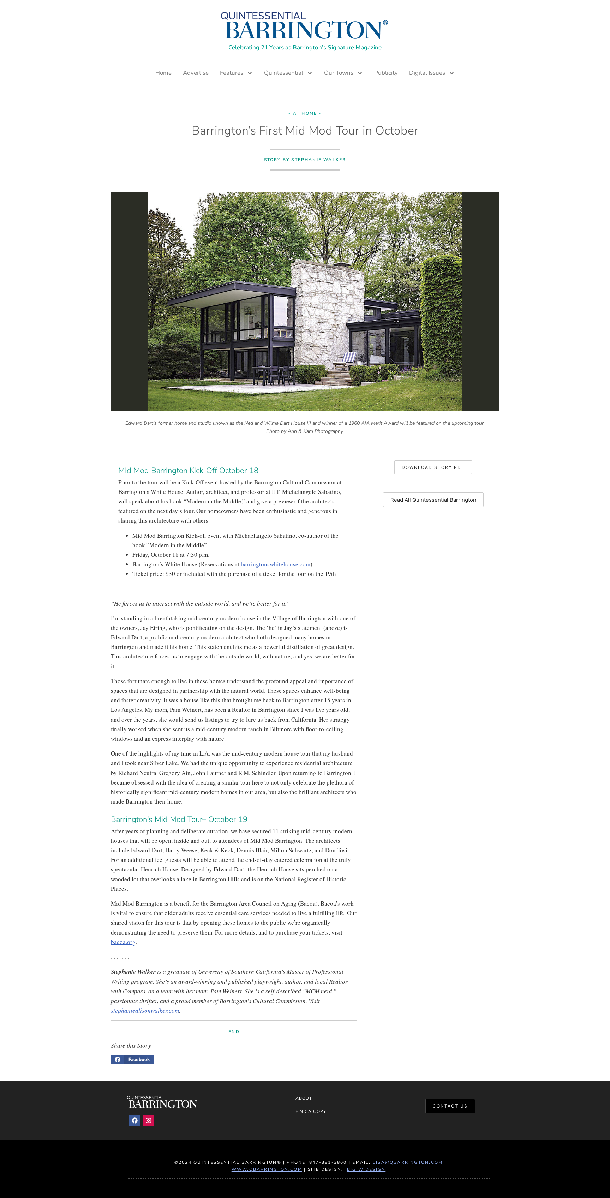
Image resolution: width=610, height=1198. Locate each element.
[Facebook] (134, 1120)
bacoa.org (123, 942)
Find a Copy (310, 1111)
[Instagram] (148, 1120)
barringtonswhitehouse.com (275, 564)
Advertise (196, 73)
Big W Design (366, 1169)
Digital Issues (427, 73)
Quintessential (283, 73)
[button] (132, 1059)
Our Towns (338, 73)
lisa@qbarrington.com (408, 1162)
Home (163, 73)
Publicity (386, 73)
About (303, 1098)
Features (231, 73)
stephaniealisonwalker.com (145, 1010)
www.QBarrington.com (267, 1169)
